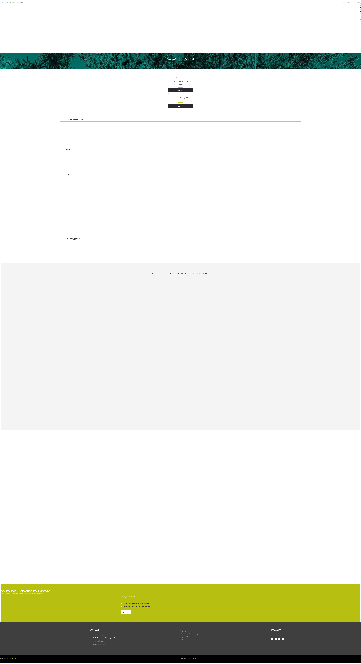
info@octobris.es (98, 641)
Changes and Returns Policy (189, 634)
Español (6, 2)
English (13, 2)
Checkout (357, 2)
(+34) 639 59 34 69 (99, 644)
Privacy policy (184, 658)
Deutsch (21, 2)
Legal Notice (193, 658)
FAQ (181, 640)
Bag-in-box (184, 643)
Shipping (183, 631)
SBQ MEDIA (15, 658)
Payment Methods (186, 637)
